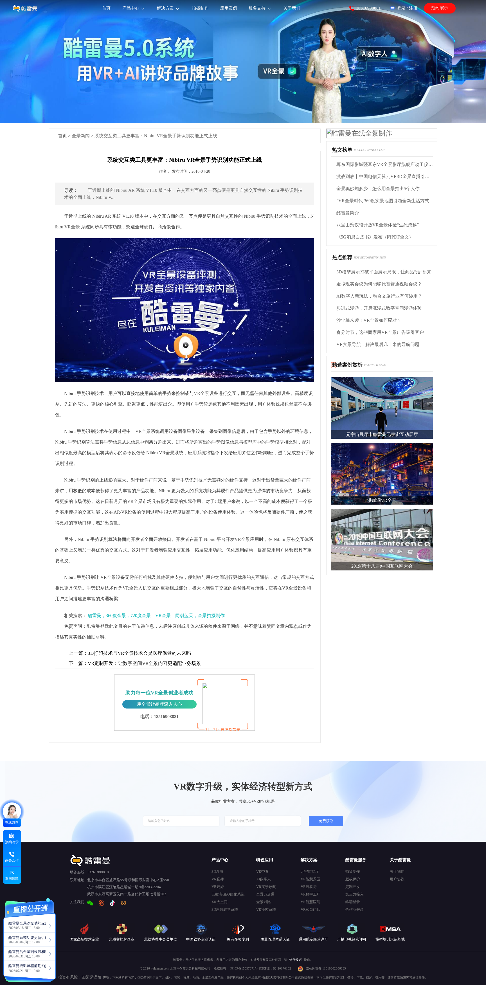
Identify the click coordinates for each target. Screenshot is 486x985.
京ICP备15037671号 (244, 968)
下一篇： (78, 663)
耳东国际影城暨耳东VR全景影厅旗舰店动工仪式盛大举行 (384, 164)
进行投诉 (295, 959)
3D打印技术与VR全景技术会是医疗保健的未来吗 (130, 653)
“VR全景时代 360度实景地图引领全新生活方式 (382, 200)
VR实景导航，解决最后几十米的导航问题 (377, 344)
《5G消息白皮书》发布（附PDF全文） (374, 237)
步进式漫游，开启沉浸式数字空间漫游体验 (379, 308)
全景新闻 (81, 135)
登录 (401, 8)
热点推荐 (342, 257)
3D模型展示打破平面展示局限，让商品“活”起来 (383, 271)
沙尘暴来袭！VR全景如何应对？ (368, 320)
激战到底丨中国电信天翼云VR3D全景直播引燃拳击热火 (384, 176)
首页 (62, 135)
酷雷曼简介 (347, 212)
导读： (71, 190)
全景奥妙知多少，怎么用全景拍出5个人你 (378, 188)
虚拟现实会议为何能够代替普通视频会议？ (379, 284)
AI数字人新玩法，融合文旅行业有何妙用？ (379, 296)
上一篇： (78, 653)
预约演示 (439, 8)
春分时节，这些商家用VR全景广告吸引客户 (380, 332)
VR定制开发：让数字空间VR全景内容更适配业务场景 (135, 663)
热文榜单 (342, 150)
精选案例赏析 (347, 365)
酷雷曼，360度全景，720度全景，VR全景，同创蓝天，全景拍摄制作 (156, 615)
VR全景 (72, 226)
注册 (413, 8)
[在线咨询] (12, 811)
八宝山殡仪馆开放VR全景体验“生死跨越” (377, 224)
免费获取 (326, 821)
